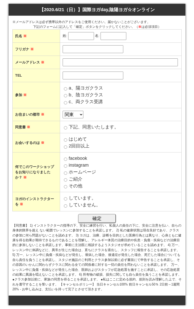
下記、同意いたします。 (94, 126)
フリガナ (24, 49)
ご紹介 (75, 179)
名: (97, 36)
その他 (75, 185)
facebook (78, 158)
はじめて (78, 139)
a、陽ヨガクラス (86, 88)
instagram (79, 165)
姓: (65, 36)
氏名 (21, 36)
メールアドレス (29, 62)
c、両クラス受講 (86, 101)
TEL (18, 75)
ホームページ (82, 171)
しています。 (82, 198)
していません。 (85, 204)
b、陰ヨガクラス (86, 94)
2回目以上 (79, 145)
